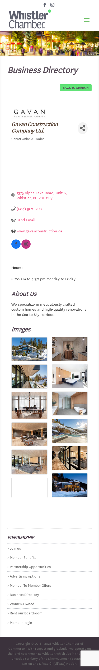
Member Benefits (23, 557)
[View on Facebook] (16, 247)
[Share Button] (83, 128)
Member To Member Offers (30, 585)
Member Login (21, 622)
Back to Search (76, 87)
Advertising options (25, 576)
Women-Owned (22, 603)
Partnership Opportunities (30, 566)
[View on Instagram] (26, 247)
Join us (15, 548)
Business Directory (24, 594)
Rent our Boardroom (26, 612)
